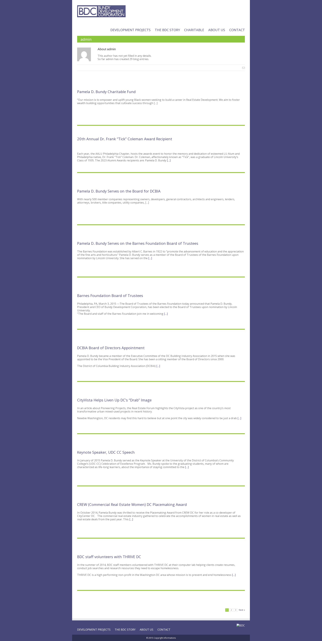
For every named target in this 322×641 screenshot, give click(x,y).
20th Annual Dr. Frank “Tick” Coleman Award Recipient (124, 138)
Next (241, 610)
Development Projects (130, 30)
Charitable (194, 30)
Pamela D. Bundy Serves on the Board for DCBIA (118, 191)
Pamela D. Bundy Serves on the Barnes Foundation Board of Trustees (137, 243)
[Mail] (243, 67)
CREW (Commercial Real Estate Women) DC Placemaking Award (132, 504)
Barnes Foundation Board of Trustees (110, 295)
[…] (169, 160)
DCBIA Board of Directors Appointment (111, 347)
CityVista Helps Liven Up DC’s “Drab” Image (114, 399)
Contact (237, 30)
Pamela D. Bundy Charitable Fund (106, 91)
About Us (216, 30)
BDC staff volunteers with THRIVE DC (109, 556)
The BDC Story (167, 30)
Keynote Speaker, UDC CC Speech (106, 452)
